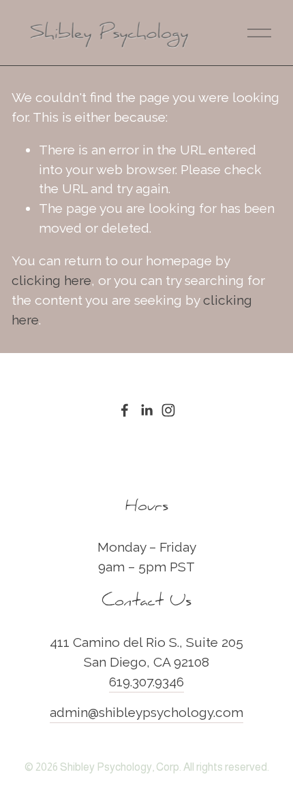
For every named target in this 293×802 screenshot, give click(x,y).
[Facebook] (125, 410)
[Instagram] (168, 410)
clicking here (51, 280)
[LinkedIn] (146, 410)
